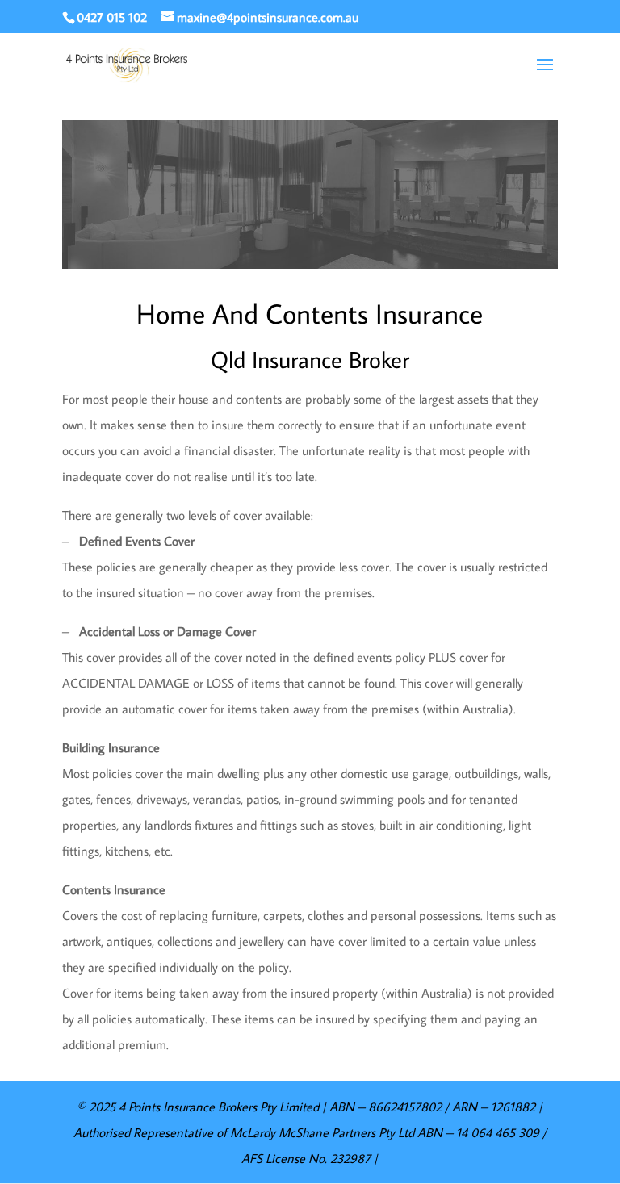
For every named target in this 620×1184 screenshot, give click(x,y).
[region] (310, 194)
